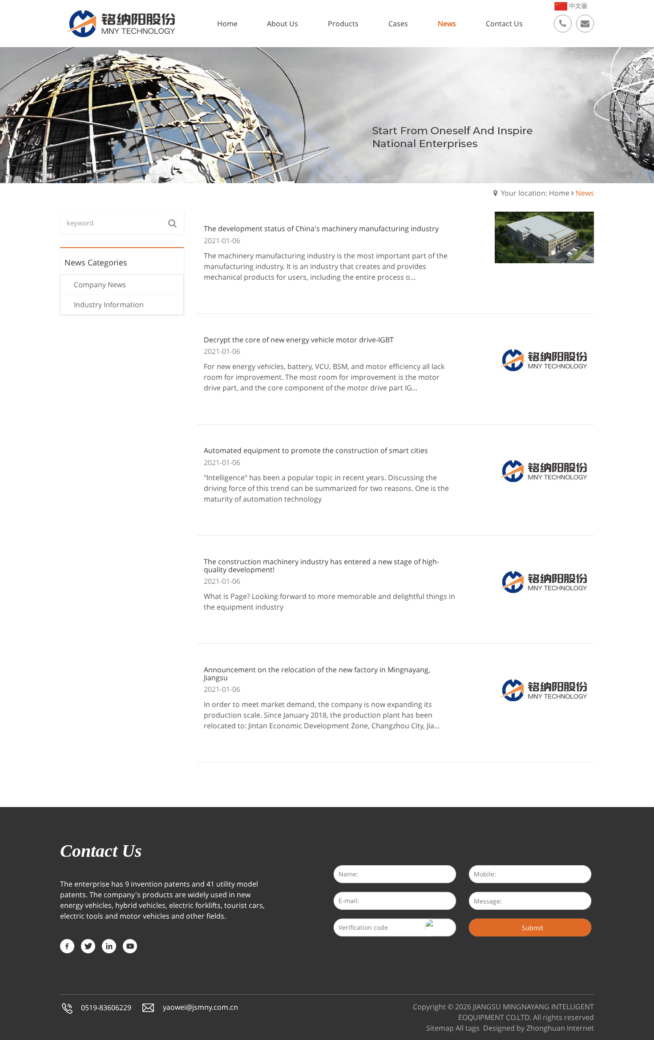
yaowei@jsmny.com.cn (200, 1007)
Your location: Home (535, 193)
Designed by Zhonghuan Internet (538, 1028)
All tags (468, 1028)
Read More (242, 299)
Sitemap (440, 1028)
